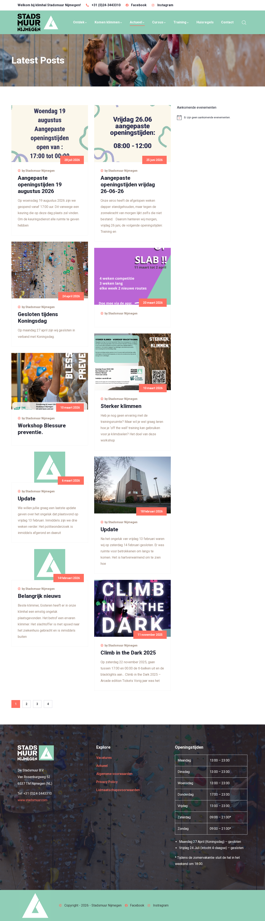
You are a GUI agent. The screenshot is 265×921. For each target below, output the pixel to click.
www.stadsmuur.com (32, 800)
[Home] (39, 22)
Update (26, 498)
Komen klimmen (107, 22)
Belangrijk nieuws (39, 596)
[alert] (215, 117)
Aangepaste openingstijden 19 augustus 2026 (40, 184)
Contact (227, 22)
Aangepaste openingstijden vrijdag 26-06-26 (128, 184)
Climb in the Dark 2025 (128, 653)
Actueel (136, 22)
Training (179, 22)
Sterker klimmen (121, 406)
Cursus (157, 22)
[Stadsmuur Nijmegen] (36, 752)
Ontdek (78, 22)
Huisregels (205, 22)
